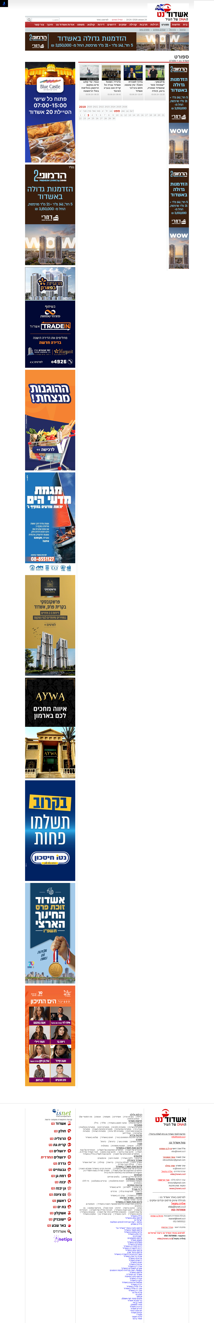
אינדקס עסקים (95, 1208)
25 (93, 118)
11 (121, 115)
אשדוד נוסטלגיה (134, 1179)
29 (110, 118)
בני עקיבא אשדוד (135, 1300)
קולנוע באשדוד (91, 1137)
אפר (94, 111)
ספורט (165, 24)
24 (89, 118)
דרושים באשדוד (135, 1260)
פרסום (139, 1296)
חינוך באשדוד (120, 1214)
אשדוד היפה (136, 1162)
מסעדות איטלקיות (87, 1127)
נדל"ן (96, 1123)
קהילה (133, 24)
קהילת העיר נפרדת (126, 1164)
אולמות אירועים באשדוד (132, 1282)
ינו (80, 111)
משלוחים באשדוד (134, 1242)
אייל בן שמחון (136, 1224)
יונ (103, 111)
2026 (124, 107)
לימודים (127, 1187)
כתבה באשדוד (135, 1280)
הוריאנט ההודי (136, 1310)
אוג (111, 111)
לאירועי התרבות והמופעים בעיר (129, 1137)
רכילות (154, 24)
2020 (89, 107)
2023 (107, 107)
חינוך (50, 24)
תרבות (143, 24)
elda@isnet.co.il (177, 1174)
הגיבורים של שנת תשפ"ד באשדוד (128, 1168)
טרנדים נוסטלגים (99, 1181)
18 (150, 115)
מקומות (107, 1117)
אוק (123, 111)
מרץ (89, 111)
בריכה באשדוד (136, 1306)
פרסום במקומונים (135, 1238)
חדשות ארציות (136, 1123)
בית (185, 24)
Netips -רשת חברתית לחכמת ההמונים (126, 1270)
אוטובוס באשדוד (88, 1212)
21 (163, 115)
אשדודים (117, 1117)
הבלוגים (138, 1174)
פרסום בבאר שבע (134, 1252)
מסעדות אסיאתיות (123, 1129)
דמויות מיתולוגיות (117, 1181)
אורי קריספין (163, 1180)
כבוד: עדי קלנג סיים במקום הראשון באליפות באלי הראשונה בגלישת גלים (90, 87)
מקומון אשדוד (136, 1240)
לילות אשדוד (127, 1158)
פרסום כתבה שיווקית (133, 1276)
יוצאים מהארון (133, 1119)
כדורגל (183, 29)
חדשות (176, 24)
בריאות (110, 1162)
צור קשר (39, 24)
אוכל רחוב (126, 1133)
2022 (101, 107)
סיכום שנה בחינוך (126, 1152)
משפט (80, 24)
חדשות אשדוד (135, 1121)
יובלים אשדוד (136, 1312)
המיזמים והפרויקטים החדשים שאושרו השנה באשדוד (119, 1204)
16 (142, 115)
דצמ (132, 111)
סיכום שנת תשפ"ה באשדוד (129, 1202)
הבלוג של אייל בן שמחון (132, 1177)
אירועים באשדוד (135, 1258)
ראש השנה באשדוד (123, 1210)
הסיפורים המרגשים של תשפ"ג (110, 1150)
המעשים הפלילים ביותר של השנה (112, 1212)
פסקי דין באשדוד (135, 1195)
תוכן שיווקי (138, 1187)
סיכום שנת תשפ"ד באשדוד (129, 1166)
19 (155, 115)
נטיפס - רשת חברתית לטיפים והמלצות (126, 1222)
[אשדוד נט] (166, 1126)
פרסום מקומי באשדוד (133, 1230)
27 (101, 118)
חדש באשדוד (115, 1187)
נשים (140, 1208)
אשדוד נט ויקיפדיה (134, 1274)
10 (117, 115)
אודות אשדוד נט (65, 24)
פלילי (103, 1123)
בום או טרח (129, 1117)
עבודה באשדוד (135, 1278)
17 (146, 115)
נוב (127, 111)
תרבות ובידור (135, 1135)
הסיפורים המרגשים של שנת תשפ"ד (127, 1170)
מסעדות (138, 1125)
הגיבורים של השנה (134, 1150)
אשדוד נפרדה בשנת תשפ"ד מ (97, 1170)
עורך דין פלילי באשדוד (132, 1288)
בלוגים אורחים (113, 1177)
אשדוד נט (183, 60)
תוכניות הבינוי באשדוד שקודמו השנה (95, 1168)
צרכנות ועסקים (134, 1185)
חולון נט (138, 1294)
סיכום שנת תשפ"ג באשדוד (129, 1148)
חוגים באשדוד (107, 1137)
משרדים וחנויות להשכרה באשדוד (128, 1254)
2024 (113, 107)
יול (107, 111)
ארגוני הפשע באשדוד (118, 1123)
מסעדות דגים (103, 1127)
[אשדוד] (168, 21)
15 (138, 115)
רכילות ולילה (136, 1114)
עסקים (122, 24)
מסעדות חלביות (119, 1127)
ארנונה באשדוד (135, 1264)
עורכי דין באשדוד (118, 1195)
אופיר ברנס (137, 1318)
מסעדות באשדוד (135, 1244)
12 (125, 115)
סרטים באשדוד (135, 1214)
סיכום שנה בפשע (108, 1152)
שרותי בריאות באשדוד (133, 1256)
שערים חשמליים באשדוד (131, 1268)
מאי (98, 111)
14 (134, 115)
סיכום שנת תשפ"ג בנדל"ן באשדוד (97, 1154)
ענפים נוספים (159, 29)
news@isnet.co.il (177, 1188)
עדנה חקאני (137, 1316)
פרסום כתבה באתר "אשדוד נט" (129, 1228)
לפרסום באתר (102, 20)
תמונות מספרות (118, 1146)
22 (80, 118)
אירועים (139, 1158)
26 (97, 118)
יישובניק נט (137, 1236)
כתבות (139, 1146)
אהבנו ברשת (129, 1208)
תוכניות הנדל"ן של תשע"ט (101, 1210)
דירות (101, 24)
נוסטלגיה (105, 1146)
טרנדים (114, 1191)
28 (105, 118)
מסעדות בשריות (135, 1127)
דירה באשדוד (136, 1284)
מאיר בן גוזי (137, 1302)
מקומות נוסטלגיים (134, 1181)
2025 (119, 107)
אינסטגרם (102, 1158)
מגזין (139, 1143)
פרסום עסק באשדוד (133, 1218)
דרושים (111, 24)
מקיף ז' (139, 1314)
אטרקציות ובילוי (126, 1191)
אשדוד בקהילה (134, 1160)
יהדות (118, 1208)
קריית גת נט (137, 1292)
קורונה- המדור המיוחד (133, 1200)
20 (159, 115)
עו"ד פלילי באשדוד (134, 1286)
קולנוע (91, 24)
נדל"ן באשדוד (136, 1216)
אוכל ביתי (138, 1129)
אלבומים (138, 1156)
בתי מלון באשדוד (135, 1234)
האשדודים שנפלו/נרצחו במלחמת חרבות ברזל (123, 1172)
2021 (95, 107)
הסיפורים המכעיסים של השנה (126, 1154)
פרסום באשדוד (135, 1272)
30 (114, 118)
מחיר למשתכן (136, 1304)
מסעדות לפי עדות (116, 1131)
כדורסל (172, 29)
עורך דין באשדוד (135, 1290)
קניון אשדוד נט (104, 1214)
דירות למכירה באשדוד (133, 1246)
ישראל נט (138, 1220)
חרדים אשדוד (136, 1308)
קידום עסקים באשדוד (133, 1232)
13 (130, 115)
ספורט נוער (144, 29)
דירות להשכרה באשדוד (132, 1248)
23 (84, 118)
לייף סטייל (137, 1189)
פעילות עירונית (122, 1162)
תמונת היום (114, 1158)
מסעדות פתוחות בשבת (102, 1129)
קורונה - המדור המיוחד (131, 1197)
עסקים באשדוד (89, 1214)
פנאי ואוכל (108, 1208)
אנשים (98, 1117)
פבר (84, 111)
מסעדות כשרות (99, 1131)
